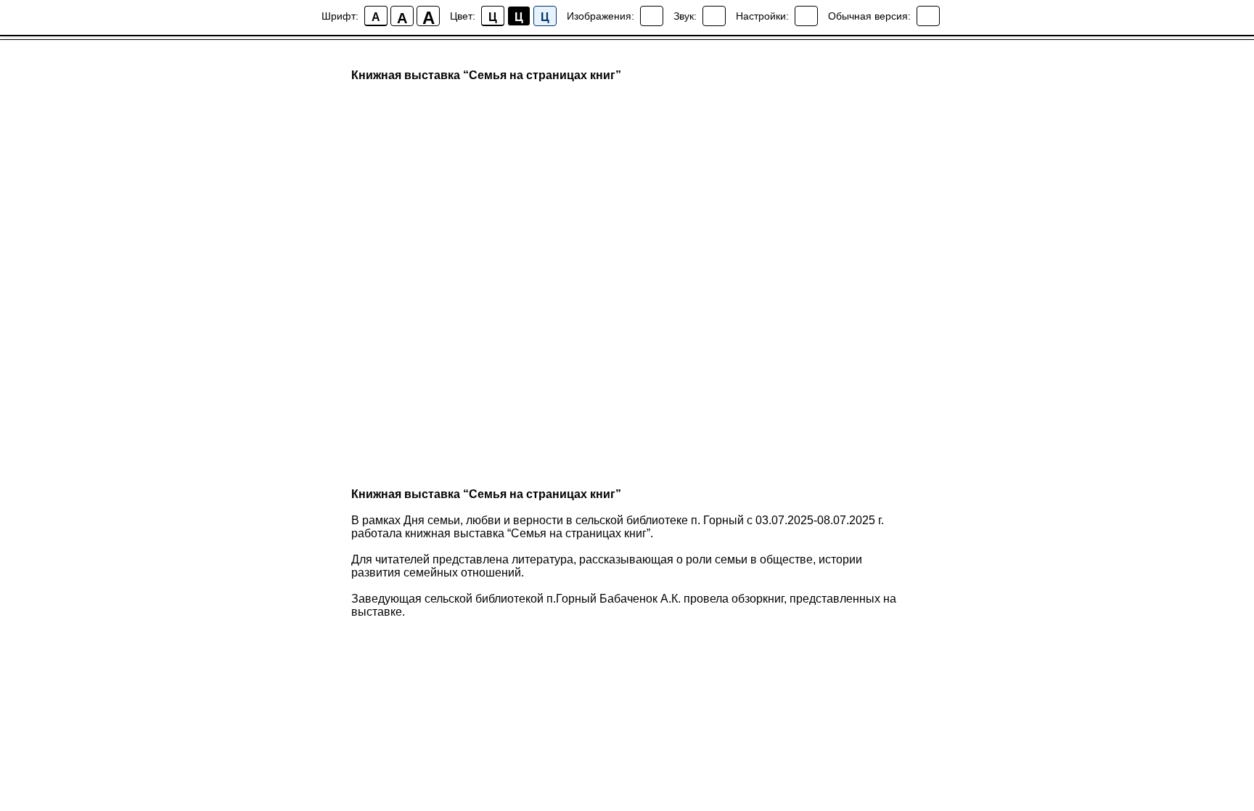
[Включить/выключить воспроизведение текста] (714, 16)
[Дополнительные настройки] (806, 16)
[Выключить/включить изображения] (651, 16)
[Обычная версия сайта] (928, 16)
